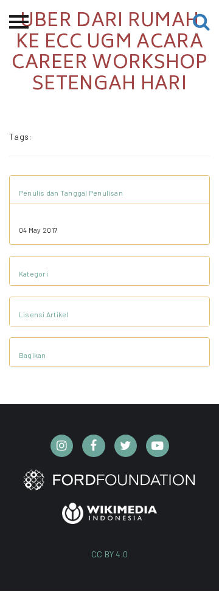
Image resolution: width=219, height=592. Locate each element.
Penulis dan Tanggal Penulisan (71, 192)
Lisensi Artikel (44, 314)
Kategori (33, 273)
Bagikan (32, 355)
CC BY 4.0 (109, 554)
